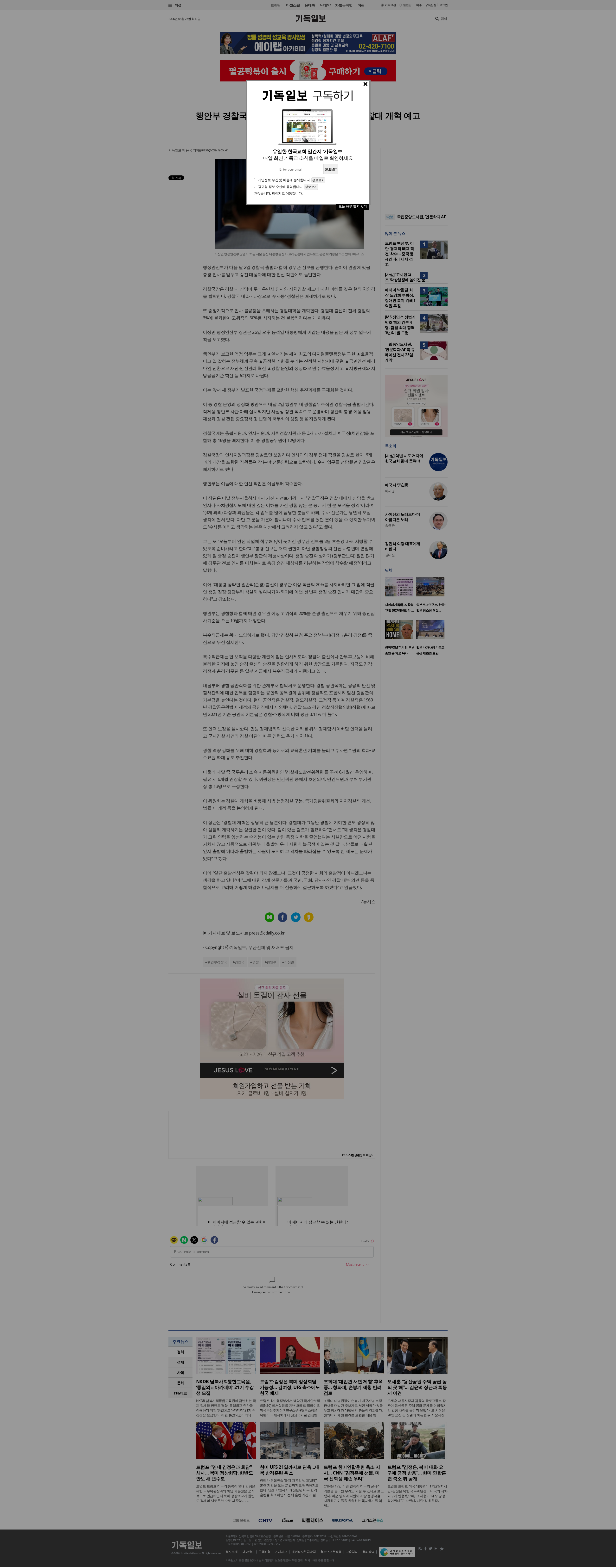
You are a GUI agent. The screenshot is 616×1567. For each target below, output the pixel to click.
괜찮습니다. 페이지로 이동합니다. (278, 193)
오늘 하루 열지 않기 (353, 206)
